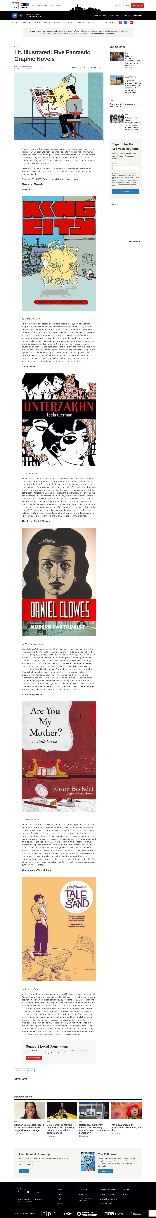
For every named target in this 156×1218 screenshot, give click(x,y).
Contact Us (62, 1194)
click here (59, 335)
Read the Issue (105, 1171)
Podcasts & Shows (63, 22)
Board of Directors (106, 1204)
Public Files (125, 1189)
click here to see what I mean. (49, 1028)
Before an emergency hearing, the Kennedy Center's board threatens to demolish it (94, 1129)
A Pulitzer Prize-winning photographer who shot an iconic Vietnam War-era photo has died (133, 124)
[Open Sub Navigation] (19, 22)
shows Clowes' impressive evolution (49, 666)
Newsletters (122, 5)
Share (73, 68)
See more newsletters (26, 1164)
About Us (61, 1189)
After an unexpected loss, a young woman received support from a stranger (29, 1128)
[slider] (24, 15)
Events (80, 22)
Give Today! (35, 1058)
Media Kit (124, 1194)
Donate (138, 5)
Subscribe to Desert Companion (86, 1199)
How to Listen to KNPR (108, 1199)
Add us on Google (91, 68)
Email (114, 163)
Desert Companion (31, 22)
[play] (15, 15)
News (14, 22)
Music (47, 22)
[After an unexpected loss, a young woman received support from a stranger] (29, 1110)
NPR (16, 46)
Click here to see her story (63, 850)
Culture (29, 1070)
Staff (59, 1199)
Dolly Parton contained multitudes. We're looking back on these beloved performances (60, 1129)
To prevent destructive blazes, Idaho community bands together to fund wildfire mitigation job (133, 87)
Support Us (83, 1189)
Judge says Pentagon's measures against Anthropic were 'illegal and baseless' (132, 62)
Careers (60, 1204)
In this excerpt (29, 507)
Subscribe (126, 191)
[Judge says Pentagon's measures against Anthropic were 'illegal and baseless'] (117, 56)
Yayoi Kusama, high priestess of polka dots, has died (126, 1128)
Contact (110, 22)
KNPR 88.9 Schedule (107, 1189)
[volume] (21, 15)
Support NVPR (95, 22)
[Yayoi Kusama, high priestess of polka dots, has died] (126, 1110)
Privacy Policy (39, 1199)
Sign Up (23, 1171)
